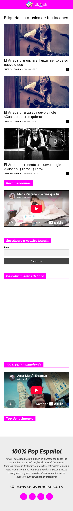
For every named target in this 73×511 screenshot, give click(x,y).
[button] (5, 4)
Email (7, 247)
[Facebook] (23, 496)
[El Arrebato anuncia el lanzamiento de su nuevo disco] (36, 40)
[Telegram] (49, 496)
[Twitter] (32, 496)
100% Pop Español (12, 69)
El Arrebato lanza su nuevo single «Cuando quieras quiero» (30, 114)
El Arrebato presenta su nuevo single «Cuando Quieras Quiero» (32, 167)
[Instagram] (40, 496)
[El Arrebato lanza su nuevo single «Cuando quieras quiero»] (36, 92)
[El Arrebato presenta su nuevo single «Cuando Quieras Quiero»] (36, 144)
